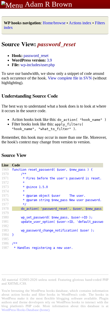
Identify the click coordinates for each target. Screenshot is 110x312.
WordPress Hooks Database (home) (25, 310)
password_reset (36, 55)
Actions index (80, 23)
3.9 (49, 60)
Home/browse (54, 23)
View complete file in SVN (70, 78)
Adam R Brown (48, 4)
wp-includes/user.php (37, 65)
